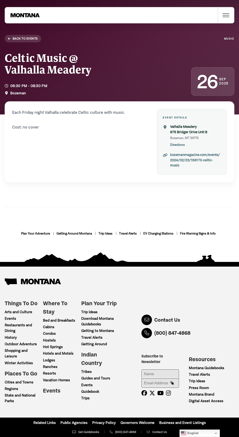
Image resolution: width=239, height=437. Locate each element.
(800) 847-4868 (172, 333)
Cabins (48, 327)
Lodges (49, 360)
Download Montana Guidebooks (97, 321)
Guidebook (90, 391)
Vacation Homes (56, 380)
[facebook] (144, 393)
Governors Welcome (137, 422)
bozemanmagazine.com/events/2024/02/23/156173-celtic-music (195, 160)
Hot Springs (53, 347)
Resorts (49, 373)
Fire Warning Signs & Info (198, 233)
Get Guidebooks (88, 432)
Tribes (86, 371)
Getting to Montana (97, 330)
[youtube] (160, 393)
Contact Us (167, 320)
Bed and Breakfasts (59, 320)
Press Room (199, 388)
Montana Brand (201, 394)
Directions (177, 145)
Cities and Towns (19, 382)
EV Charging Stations (158, 233)
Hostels (49, 340)
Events (10, 318)
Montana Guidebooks (206, 368)
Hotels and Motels (58, 353)
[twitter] (152, 393)
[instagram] (168, 393)
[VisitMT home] (22, 15)
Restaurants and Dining (18, 328)
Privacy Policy (104, 422)
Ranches (50, 366)
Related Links (44, 422)
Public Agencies (74, 422)
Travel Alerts (128, 233)
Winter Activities (19, 363)
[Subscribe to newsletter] (172, 383)
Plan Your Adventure (36, 233)
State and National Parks (20, 398)
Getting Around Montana (74, 233)
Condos (49, 333)
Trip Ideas (105, 233)
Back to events (25, 38)
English (192, 433)
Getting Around (94, 344)
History (11, 337)
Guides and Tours (95, 378)
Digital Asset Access (206, 401)
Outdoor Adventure (21, 344)
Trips (85, 398)
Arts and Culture (18, 312)
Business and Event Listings (182, 422)
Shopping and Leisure (16, 353)
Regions (11, 388)
